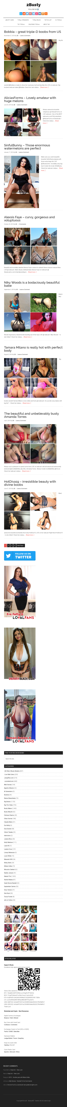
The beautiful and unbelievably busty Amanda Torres (31, 415)
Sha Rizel (7, 893)
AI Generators (8, 791)
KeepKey (21, 1038)
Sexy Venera (8, 890)
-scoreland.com (9, 781)
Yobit (11, 1018)
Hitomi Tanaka (8, 832)
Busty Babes (8, 808)
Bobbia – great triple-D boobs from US (32, 32)
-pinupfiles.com (9, 778)
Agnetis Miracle (9, 788)
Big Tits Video (8, 805)
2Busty (33, 4)
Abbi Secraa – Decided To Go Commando (20, 1081)
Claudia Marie (8, 822)
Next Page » (20, 545)
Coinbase (7, 1025)
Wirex (18, 1052)
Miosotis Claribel (9, 869)
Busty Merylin (8, 812)
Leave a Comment (25, 35)
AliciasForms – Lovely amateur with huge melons (30, 99)
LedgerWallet (8, 1038)
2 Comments (22, 224)
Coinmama (14, 1025)
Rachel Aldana (8, 880)
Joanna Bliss (8, 839)
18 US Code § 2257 (45, 1100)
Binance (6, 1018)
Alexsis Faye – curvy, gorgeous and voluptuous (29, 218)
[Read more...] (44, 87)
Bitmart (16, 1018)
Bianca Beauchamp (10, 798)
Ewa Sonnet (7, 829)
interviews (7, 835)
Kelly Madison (8, 842)
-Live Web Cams (9, 774)
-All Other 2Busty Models (12, 771)
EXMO (11, 1031)
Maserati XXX (8, 859)
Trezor (15, 1038)
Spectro (6, 1052)
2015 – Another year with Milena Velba (19, 1077)
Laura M (6, 846)
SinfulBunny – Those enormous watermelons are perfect (27, 146)
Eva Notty (7, 825)
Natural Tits (7, 876)
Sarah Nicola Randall (10, 883)
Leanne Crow (8, 849)
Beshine (6, 795)
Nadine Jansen (8, 873)
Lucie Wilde (7, 856)
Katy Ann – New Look (16, 1070)
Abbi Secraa (7, 784)
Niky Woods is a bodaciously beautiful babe (32, 284)
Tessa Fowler (8, 896)
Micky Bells (7, 863)
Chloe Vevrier (8, 818)
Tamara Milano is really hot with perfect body (33, 349)
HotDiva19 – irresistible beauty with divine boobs (30, 483)
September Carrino (10, 886)
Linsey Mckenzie (9, 852)
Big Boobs (7, 801)
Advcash (12, 1052)
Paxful (6, 1031)
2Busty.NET (31, 1100)
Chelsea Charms (9, 815)
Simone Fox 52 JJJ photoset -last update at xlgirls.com (22, 1085)
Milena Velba (8, 866)
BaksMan (16, 1031)
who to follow (8, 900)
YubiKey (6, 1045)
